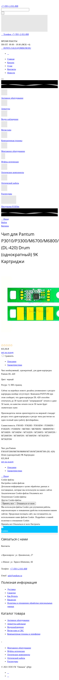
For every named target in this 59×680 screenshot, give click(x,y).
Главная (10, 59)
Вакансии (11, 600)
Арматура (5, 109)
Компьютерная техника (11, 140)
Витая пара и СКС (15, 630)
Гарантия (11, 593)
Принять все (8, 503)
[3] (7, 345)
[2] (4, 345)
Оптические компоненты (12, 172)
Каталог (10, 62)
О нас (9, 66)
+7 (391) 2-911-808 (9, 6)
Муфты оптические (10, 162)
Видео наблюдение (9, 119)
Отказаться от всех (26, 503)
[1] (2, 345)
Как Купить (12, 596)
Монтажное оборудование (13, 151)
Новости (11, 73)
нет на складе (7, 352)
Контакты (11, 69)
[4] (9, 345)
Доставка (11, 589)
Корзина (5, 226)
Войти (4, 222)
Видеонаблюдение (15, 627)
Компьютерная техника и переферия (23, 634)
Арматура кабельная (16, 624)
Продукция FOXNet (10, 206)
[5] (11, 345)
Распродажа (6, 194)
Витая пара (6, 130)
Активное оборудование (12, 98)
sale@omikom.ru (15, 576)
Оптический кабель (10, 183)
